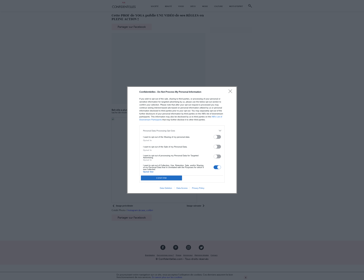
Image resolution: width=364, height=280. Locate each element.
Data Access (182, 188)
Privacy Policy (198, 188)
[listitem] (182, 130)
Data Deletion (166, 188)
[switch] (217, 137)
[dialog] (182, 140)
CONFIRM (161, 178)
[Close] (231, 92)
